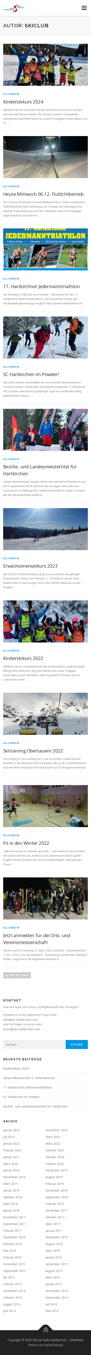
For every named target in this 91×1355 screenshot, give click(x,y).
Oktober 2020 (55, 1157)
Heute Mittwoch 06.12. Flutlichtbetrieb (43, 194)
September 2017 (14, 1224)
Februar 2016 (12, 1257)
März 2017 (53, 1224)
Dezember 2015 (14, 1264)
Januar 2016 (54, 1257)
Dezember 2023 (57, 1130)
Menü (83, 8)
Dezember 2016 (14, 1237)
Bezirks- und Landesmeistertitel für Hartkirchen (35, 1106)
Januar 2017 (54, 1231)
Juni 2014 (9, 1311)
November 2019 (14, 1177)
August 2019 (54, 1177)
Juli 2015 (9, 1277)
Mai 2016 (9, 1251)
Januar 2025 (11, 1130)
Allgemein (11, 93)
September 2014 (57, 1297)
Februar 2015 (12, 1284)
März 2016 (53, 1251)
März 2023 (53, 1137)
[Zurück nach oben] (45, 1330)
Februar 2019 (55, 1184)
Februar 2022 (12, 1150)
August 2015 (54, 1271)
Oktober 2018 (12, 1197)
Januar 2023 (11, 1144)
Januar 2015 (54, 1284)
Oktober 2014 (12, 1297)
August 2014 (11, 1304)
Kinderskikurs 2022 (23, 658)
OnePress (76, 1340)
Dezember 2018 (57, 1190)
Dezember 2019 (57, 1170)
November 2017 (14, 1217)
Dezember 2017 (57, 1210)
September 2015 (14, 1271)
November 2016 (57, 1237)
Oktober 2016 (12, 1244)
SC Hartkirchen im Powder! (31, 374)
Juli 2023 (9, 1137)
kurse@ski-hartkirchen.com (21, 1029)
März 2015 (53, 1277)
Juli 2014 (51, 1304)
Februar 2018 (55, 1204)
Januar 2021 (11, 1157)
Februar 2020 (55, 1164)
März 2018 (10, 1204)
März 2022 (53, 1144)
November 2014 (57, 1291)
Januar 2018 (11, 1210)
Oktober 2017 (55, 1217)
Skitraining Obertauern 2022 (33, 750)
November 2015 (57, 1264)
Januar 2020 (11, 1170)
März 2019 (10, 1184)
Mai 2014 (52, 1311)
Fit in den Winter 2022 (26, 843)
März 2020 (10, 1164)
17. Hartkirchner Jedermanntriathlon (41, 286)
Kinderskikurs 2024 (23, 101)
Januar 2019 (11, 1190)
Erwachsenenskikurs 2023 (30, 566)
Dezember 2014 (14, 1291)
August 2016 (54, 1244)
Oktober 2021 (55, 1150)
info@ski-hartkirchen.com (20, 1020)
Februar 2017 (12, 1231)
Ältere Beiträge (17, 975)
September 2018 (57, 1197)
